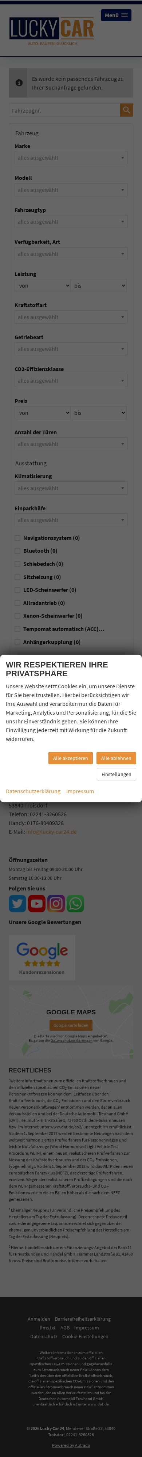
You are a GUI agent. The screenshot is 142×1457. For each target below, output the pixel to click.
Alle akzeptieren (70, 758)
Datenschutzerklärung (33, 791)
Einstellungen (116, 774)
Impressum (80, 791)
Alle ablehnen (116, 758)
